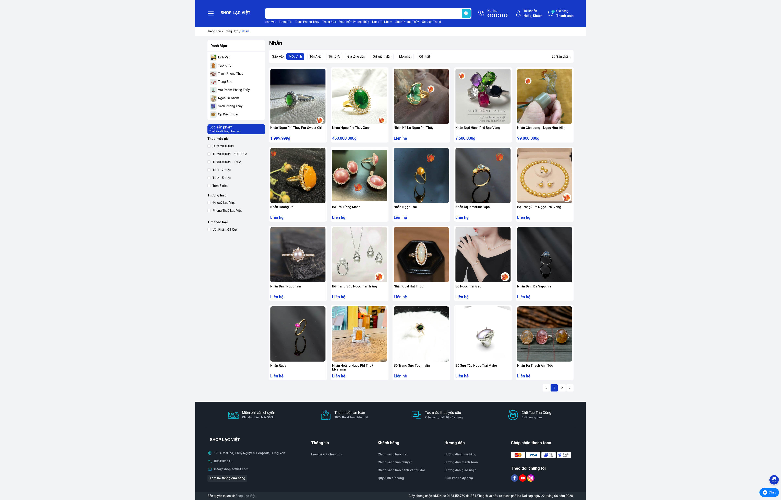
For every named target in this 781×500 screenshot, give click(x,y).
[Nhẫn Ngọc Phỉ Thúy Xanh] (359, 96)
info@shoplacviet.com (231, 469)
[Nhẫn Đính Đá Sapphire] (544, 254)
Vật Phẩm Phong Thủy (354, 22)
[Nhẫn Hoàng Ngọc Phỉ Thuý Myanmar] (359, 334)
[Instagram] (530, 478)
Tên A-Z (315, 56)
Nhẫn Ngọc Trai (405, 207)
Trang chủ (214, 31)
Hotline (497, 13)
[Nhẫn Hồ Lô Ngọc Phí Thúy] (421, 96)
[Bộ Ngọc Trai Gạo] (482, 254)
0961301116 (223, 461)
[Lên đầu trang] (774, 468)
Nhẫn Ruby (278, 365)
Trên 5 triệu (220, 185)
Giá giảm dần (382, 56)
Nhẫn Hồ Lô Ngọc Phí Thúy (413, 128)
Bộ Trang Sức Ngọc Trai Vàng (539, 207)
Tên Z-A (334, 56)
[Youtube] (523, 478)
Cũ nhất (424, 56)
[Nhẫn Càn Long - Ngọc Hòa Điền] (544, 96)
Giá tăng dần (356, 56)
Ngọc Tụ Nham (382, 22)
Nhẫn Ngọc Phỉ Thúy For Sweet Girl (296, 128)
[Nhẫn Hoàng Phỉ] (297, 175)
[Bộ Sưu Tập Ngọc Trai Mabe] (482, 334)
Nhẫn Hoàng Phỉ (282, 207)
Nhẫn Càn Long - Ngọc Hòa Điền (541, 128)
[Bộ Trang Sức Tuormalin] (421, 334)
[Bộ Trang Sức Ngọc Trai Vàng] (544, 175)
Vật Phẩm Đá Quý (225, 229)
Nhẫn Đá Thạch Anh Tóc (535, 365)
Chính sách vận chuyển (395, 462)
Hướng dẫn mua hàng (460, 454)
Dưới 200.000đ (223, 146)
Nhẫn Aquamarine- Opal (473, 207)
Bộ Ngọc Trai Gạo (468, 286)
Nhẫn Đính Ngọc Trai (285, 286)
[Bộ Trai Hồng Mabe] (359, 175)
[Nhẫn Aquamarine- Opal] (482, 175)
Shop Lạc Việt (245, 496)
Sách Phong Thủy (407, 22)
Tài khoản (533, 13)
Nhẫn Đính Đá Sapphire (534, 286)
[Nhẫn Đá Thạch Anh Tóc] (544, 334)
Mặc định (295, 56)
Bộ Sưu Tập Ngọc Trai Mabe (476, 365)
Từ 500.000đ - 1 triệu (227, 161)
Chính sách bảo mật (393, 454)
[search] (466, 13)
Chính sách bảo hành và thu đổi (401, 470)
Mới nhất (405, 56)
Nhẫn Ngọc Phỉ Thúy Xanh (351, 128)
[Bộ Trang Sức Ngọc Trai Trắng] (359, 254)
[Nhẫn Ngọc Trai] (421, 175)
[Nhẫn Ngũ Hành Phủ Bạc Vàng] (482, 96)
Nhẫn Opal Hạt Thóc (408, 286)
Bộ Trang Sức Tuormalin (412, 365)
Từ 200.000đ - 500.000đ (230, 154)
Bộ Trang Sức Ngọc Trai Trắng (354, 286)
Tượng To (285, 22)
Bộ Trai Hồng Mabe (346, 207)
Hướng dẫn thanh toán (461, 462)
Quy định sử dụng (391, 478)
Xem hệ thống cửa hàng (227, 478)
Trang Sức (329, 22)
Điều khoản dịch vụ (458, 478)
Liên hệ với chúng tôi (327, 454)
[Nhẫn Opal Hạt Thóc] (421, 254)
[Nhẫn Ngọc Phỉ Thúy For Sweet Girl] (297, 96)
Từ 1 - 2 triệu (222, 169)
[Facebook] (515, 478)
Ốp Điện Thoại (431, 22)
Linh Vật (270, 22)
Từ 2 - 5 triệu (222, 177)
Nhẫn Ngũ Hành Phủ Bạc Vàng (477, 128)
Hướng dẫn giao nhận (460, 470)
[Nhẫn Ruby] (297, 334)
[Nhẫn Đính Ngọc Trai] (297, 254)
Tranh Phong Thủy (307, 22)
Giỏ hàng (563, 13)
